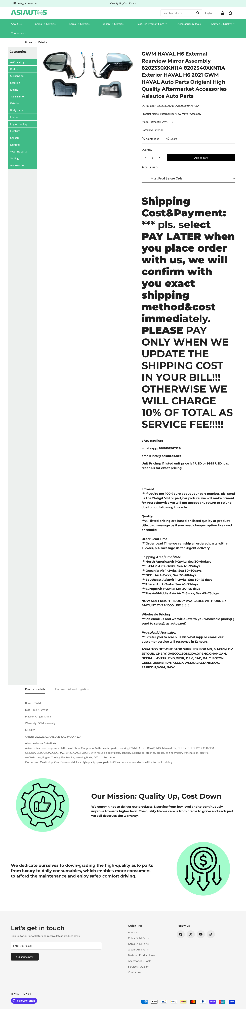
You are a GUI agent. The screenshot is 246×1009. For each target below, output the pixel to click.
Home (28, 42)
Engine (14, 89)
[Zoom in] (126, 56)
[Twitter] (191, 934)
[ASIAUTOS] (29, 13)
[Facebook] (181, 934)
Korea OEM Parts (79, 23)
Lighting (15, 144)
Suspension (17, 75)
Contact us (17, 33)
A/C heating (17, 62)
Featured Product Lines (150, 23)
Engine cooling (18, 123)
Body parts (16, 110)
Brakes (14, 68)
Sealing (14, 158)
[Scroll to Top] (239, 991)
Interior (14, 117)
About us (16, 23)
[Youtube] (201, 934)
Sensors (14, 137)
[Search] (197, 13)
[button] (230, 13)
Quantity (147, 149)
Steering (15, 82)
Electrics (15, 130)
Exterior (42, 42)
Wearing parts (18, 151)
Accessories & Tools (189, 23)
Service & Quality (221, 23)
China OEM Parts (45, 23)
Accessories (17, 165)
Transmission (17, 96)
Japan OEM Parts (113, 23)
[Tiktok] (211, 934)
